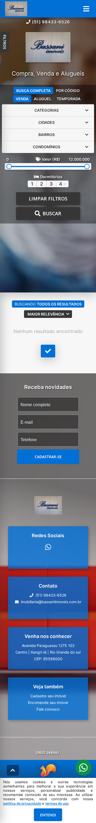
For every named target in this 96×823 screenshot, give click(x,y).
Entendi (48, 814)
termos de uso (57, 803)
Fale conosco (48, 709)
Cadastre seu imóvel (48, 696)
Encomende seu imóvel (48, 702)
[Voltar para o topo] (13, 770)
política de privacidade (22, 803)
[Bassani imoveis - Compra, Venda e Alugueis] (48, 47)
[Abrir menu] (86, 8)
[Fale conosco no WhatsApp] (48, 547)
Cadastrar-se (48, 456)
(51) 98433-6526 (51, 21)
